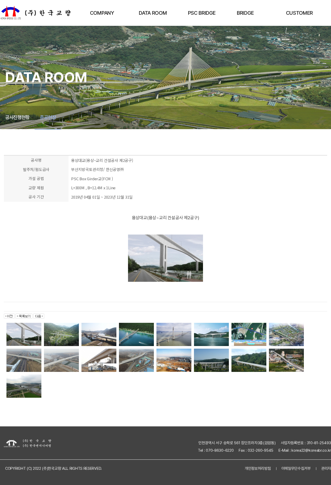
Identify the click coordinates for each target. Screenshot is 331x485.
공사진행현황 (17, 117)
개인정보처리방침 (258, 468)
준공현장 (48, 117)
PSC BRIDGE (202, 13)
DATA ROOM (153, 13)
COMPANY (102, 13)
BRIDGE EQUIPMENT (251, 18)
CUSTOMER (299, 13)
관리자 (326, 468)
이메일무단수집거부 (296, 468)
